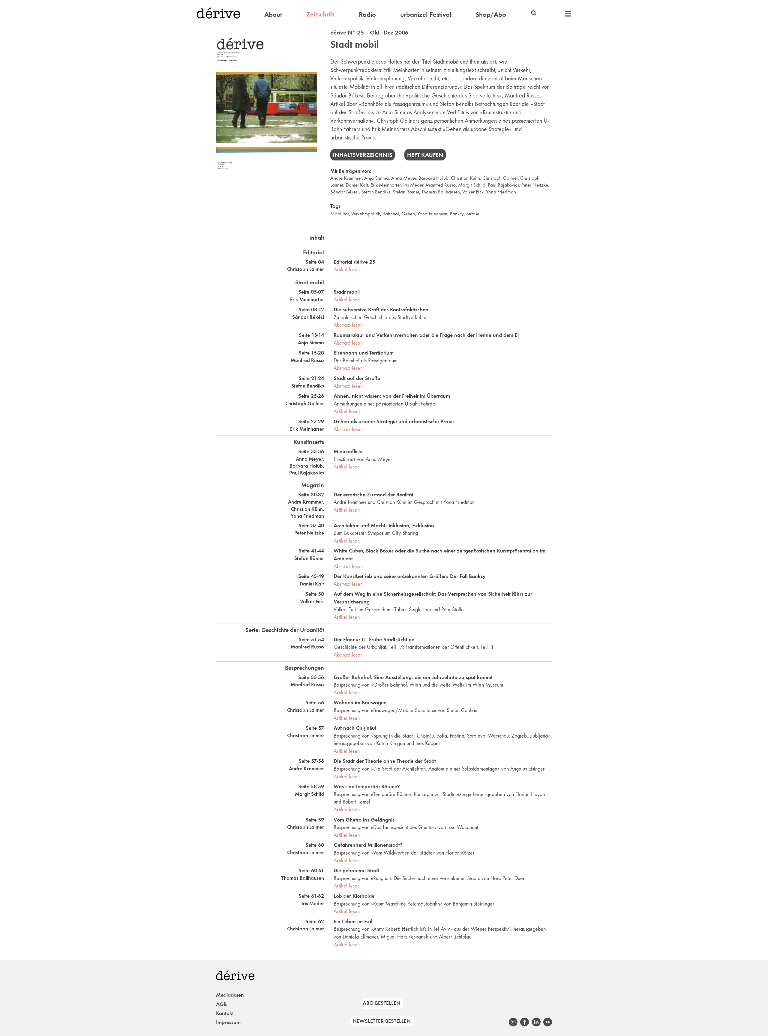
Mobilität (339, 214)
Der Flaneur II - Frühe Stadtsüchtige (374, 639)
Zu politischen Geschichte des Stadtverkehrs (380, 317)
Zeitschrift (320, 14)
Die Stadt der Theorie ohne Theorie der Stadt (385, 761)
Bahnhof (390, 214)
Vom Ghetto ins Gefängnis (364, 819)
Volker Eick (473, 192)
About (273, 14)
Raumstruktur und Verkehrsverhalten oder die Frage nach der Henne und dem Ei (426, 335)
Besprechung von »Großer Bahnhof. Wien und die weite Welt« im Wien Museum (418, 684)
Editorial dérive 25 (354, 262)
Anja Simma (376, 178)
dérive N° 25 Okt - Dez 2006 (369, 32)
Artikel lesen (347, 269)
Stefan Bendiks (375, 192)
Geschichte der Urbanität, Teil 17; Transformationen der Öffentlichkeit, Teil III (413, 647)
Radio (367, 14)
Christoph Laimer (305, 269)
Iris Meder (413, 185)
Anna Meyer (403, 178)
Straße (472, 214)
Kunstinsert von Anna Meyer (363, 459)
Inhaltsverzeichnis (362, 154)
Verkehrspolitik (365, 214)
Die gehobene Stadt (356, 870)
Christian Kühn (465, 178)
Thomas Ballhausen (441, 192)
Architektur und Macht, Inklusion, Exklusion (384, 525)
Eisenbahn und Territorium (364, 352)
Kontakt (225, 1013)
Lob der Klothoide (354, 896)
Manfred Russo (441, 185)
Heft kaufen (425, 154)
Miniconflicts (348, 451)
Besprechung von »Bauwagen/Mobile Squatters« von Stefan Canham (406, 710)
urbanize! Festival (425, 14)
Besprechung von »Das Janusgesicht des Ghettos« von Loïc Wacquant (406, 827)
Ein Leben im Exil (353, 921)
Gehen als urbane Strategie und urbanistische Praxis (394, 421)
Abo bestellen (381, 1003)
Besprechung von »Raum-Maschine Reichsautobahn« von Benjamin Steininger (414, 903)
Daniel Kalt (357, 185)
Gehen (408, 214)
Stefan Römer (406, 192)
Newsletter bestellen (381, 1021)
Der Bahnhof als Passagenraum (366, 360)
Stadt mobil (354, 44)
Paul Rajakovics (503, 185)
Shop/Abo (491, 14)
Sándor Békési (344, 192)
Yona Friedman (501, 192)
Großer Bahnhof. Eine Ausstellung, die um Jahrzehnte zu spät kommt (413, 677)
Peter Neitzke (534, 185)
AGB (221, 1004)
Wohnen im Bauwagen (360, 702)
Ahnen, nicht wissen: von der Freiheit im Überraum (392, 396)
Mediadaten (230, 995)
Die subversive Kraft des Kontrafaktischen (381, 309)
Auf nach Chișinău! (355, 728)
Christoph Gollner (500, 178)
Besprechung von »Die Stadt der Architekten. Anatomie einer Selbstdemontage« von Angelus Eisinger (439, 768)
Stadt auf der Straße (357, 378)
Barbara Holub (433, 178)
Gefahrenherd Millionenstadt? (368, 845)
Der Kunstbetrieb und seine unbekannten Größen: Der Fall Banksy (410, 576)
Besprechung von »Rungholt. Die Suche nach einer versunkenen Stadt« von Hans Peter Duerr (430, 878)
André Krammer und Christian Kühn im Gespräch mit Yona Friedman (404, 502)
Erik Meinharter (385, 185)
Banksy (457, 214)
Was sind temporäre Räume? (367, 786)
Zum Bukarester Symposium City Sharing (376, 533)
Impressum (228, 1022)
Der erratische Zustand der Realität (373, 494)
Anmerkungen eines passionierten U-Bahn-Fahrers (385, 403)
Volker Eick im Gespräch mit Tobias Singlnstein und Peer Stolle (399, 609)
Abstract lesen (348, 325)
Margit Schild (471, 185)
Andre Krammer (346, 178)
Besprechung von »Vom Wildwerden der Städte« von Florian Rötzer (404, 852)
